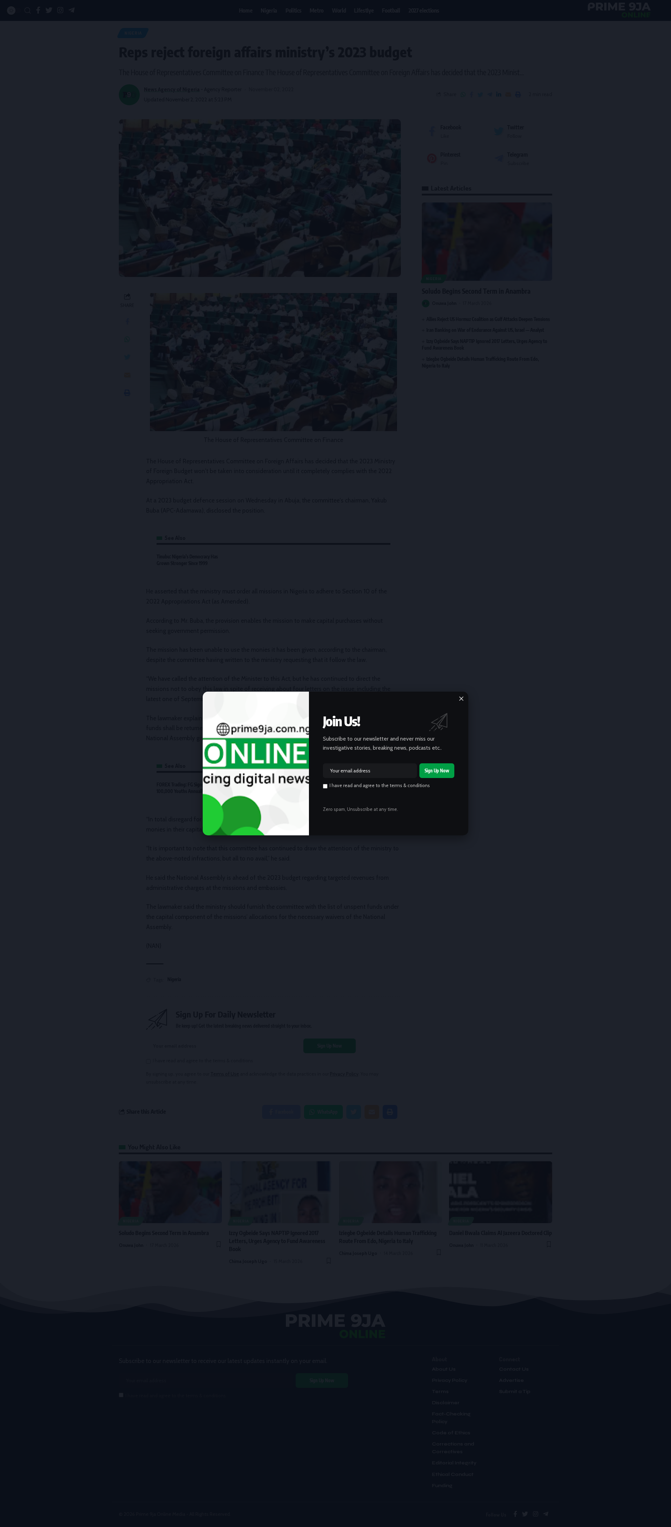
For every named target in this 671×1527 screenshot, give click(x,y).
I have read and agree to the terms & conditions (380, 785)
